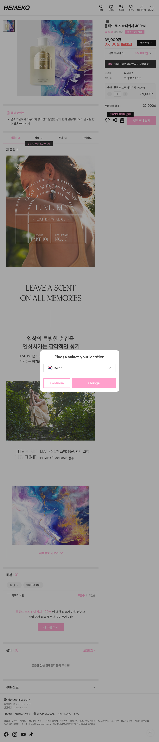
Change (94, 383)
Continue (57, 383)
